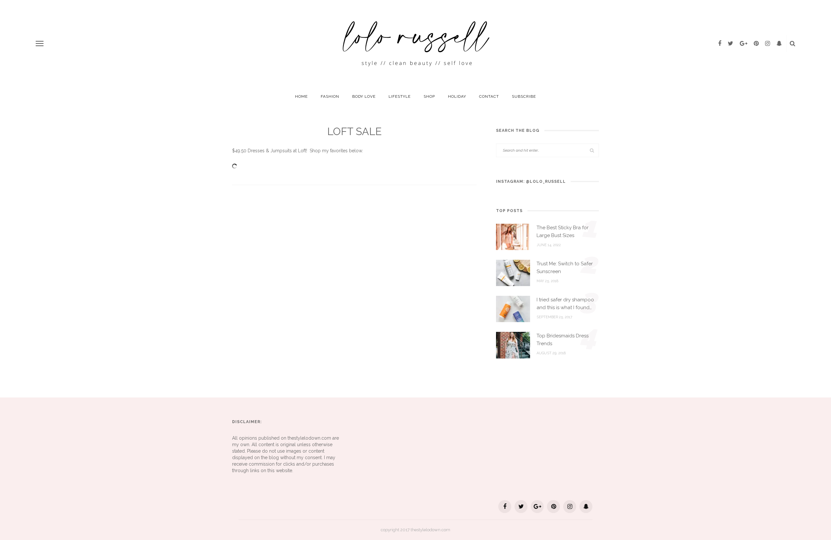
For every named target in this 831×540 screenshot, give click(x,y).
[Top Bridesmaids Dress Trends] (513, 344)
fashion (330, 96)
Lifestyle (400, 96)
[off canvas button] (39, 43)
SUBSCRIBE (524, 96)
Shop (429, 96)
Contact (489, 96)
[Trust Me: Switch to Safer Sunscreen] (513, 272)
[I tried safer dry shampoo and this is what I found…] (513, 308)
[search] (793, 43)
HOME (301, 96)
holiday (457, 96)
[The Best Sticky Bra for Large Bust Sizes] (513, 236)
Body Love (364, 96)
